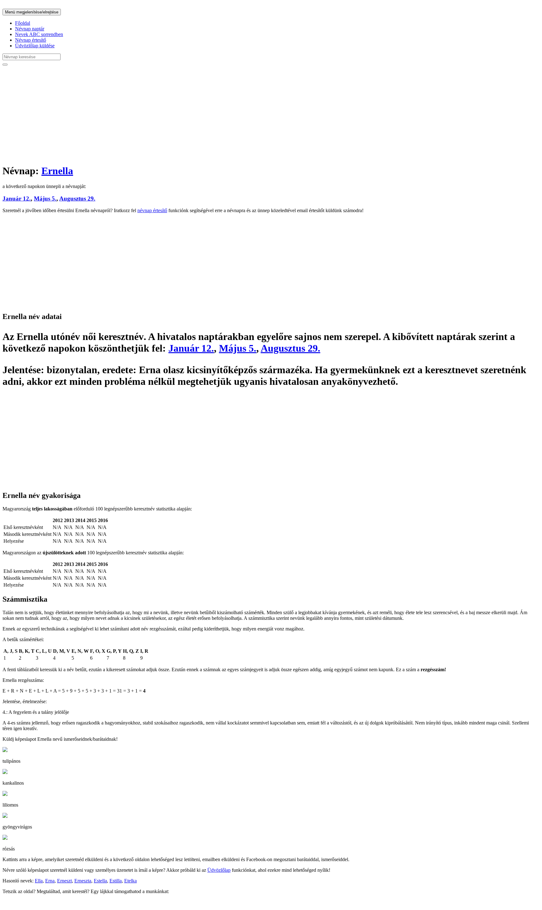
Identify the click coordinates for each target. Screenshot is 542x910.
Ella (39, 880)
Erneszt (64, 880)
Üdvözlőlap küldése (35, 45)
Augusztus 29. (77, 198)
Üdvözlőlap (219, 870)
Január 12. (17, 198)
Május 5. (45, 198)
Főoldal (22, 23)
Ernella (57, 170)
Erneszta (82, 880)
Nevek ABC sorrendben (39, 34)
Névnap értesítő (30, 40)
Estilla (115, 880)
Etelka (130, 880)
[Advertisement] (191, 115)
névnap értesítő (152, 210)
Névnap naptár (29, 28)
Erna (50, 880)
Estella (100, 880)
